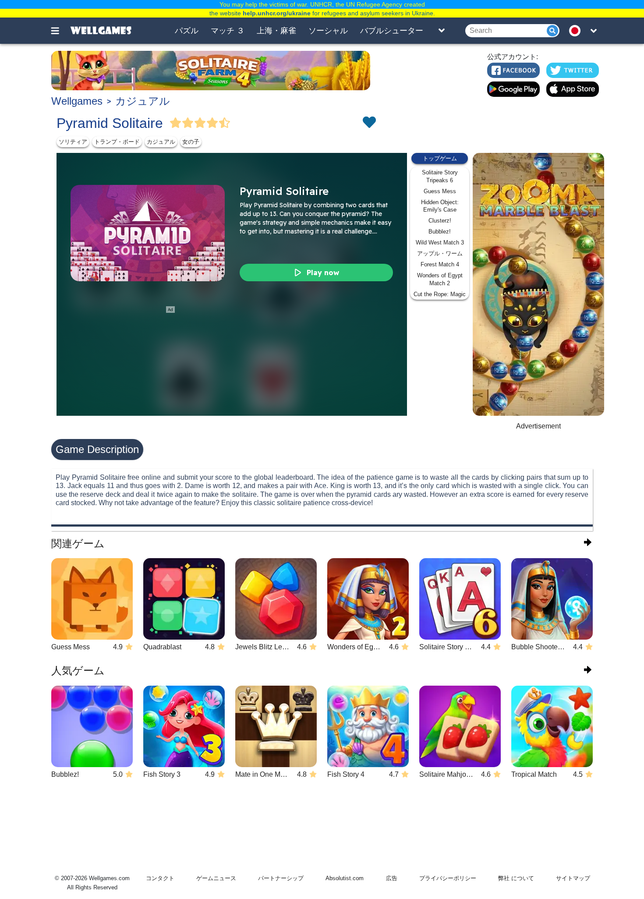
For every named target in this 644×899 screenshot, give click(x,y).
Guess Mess (440, 191)
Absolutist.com (345, 878)
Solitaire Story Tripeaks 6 (440, 176)
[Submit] (552, 30)
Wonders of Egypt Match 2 (440, 279)
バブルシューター (391, 30)
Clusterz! (439, 220)
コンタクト (160, 878)
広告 (391, 878)
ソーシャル (328, 30)
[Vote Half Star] (225, 123)
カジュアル (142, 101)
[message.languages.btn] (577, 31)
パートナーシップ (281, 878)
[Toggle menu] (60, 31)
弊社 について (516, 878)
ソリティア (73, 141)
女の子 (190, 141)
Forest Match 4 (440, 264)
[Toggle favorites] (368, 123)
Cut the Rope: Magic (440, 294)
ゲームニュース (216, 878)
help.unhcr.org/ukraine (277, 13)
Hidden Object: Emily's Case (440, 206)
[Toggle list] (441, 31)
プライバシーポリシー (447, 878)
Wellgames (77, 101)
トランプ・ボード (117, 141)
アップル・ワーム (440, 253)
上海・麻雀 (276, 30)
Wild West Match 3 (440, 242)
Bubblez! (439, 231)
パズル (186, 30)
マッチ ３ (227, 30)
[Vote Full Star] (176, 123)
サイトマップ (573, 878)
